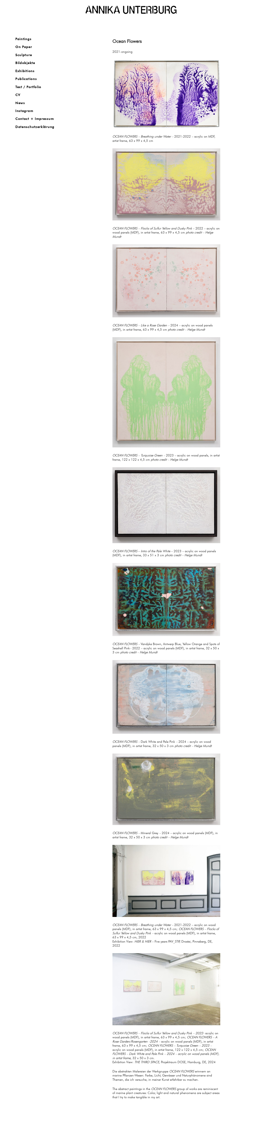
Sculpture (23, 54)
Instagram (24, 110)
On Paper (23, 46)
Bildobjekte (25, 62)
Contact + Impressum (34, 118)
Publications (26, 78)
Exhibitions (25, 70)
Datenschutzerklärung (34, 126)
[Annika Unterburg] (131, 10)
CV (17, 94)
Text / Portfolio (28, 86)
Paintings (23, 38)
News (20, 102)
